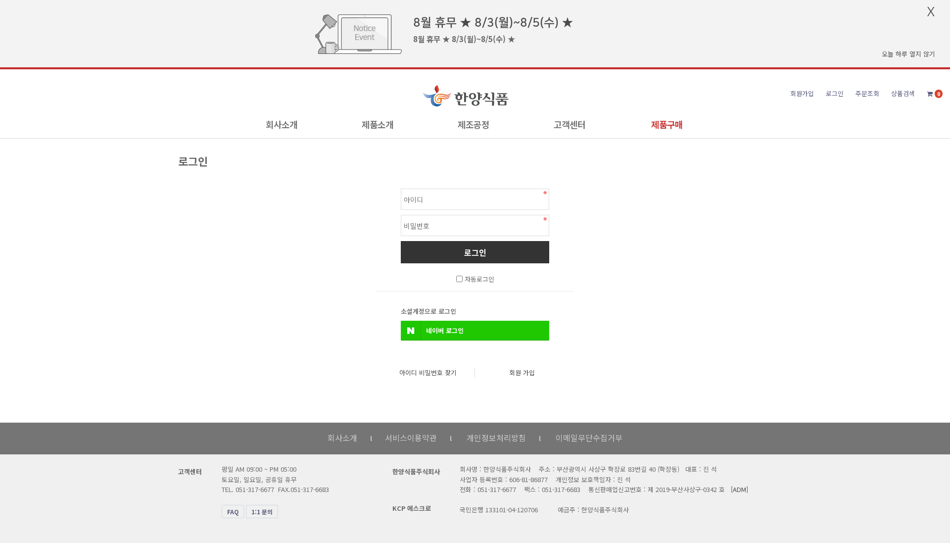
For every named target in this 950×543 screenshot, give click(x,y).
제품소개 (377, 124)
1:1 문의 (262, 511)
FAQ (232, 511)
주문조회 (867, 93)
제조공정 (473, 124)
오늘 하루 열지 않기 (908, 53)
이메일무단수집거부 (589, 438)
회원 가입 (522, 372)
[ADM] (739, 489)
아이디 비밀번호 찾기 (428, 372)
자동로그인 (479, 279)
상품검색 (903, 93)
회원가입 (802, 93)
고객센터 (569, 124)
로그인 (835, 93)
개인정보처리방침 (496, 438)
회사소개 (281, 124)
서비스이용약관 (411, 438)
